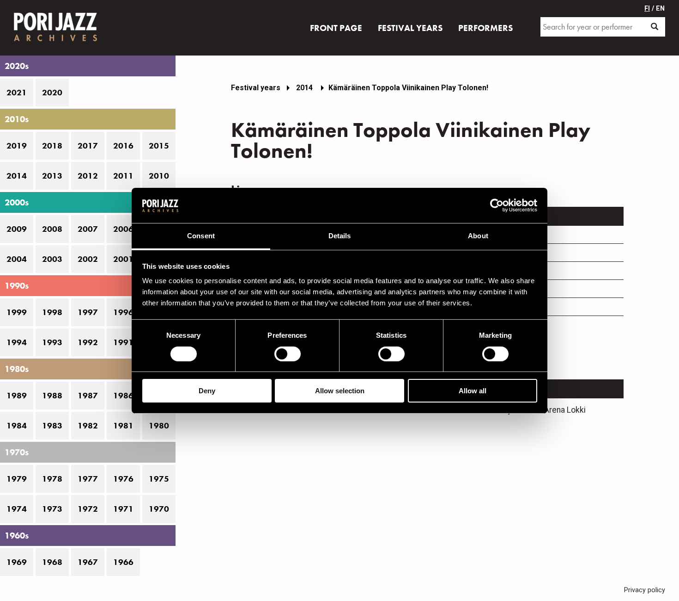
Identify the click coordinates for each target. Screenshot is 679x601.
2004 (16, 259)
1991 (123, 342)
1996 (123, 312)
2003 (52, 259)
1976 (123, 479)
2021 (16, 92)
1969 (16, 562)
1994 (16, 342)
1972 (88, 509)
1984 (16, 426)
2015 (159, 146)
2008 (52, 229)
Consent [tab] (201, 236)
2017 (88, 146)
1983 (52, 426)
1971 (123, 509)
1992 (88, 342)
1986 (123, 395)
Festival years (255, 87)
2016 (123, 146)
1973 (52, 509)
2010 (159, 176)
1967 (88, 562)
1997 (88, 312)
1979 (16, 479)
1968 (52, 562)
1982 (88, 426)
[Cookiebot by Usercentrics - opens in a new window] (496, 205)
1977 (88, 479)
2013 (52, 176)
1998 (52, 312)
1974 (16, 509)
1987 (88, 395)
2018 (52, 146)
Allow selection (339, 391)
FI (647, 8)
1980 (159, 426)
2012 (88, 176)
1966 (123, 562)
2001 (123, 259)
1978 (52, 479)
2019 (16, 146)
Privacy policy (644, 590)
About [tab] (478, 236)
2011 (123, 176)
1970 (159, 509)
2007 (88, 229)
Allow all (472, 391)
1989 (16, 395)
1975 (159, 479)
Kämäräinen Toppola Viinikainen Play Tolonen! (408, 87)
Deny (207, 391)
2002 (88, 259)
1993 (52, 342)
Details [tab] (339, 236)
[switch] (287, 354)
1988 (52, 395)
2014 (16, 176)
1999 (16, 312)
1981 (123, 426)
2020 (52, 92)
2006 (123, 229)
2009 (16, 229)
